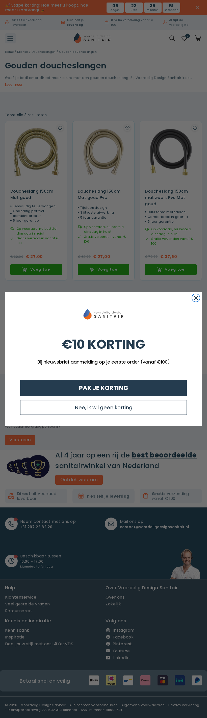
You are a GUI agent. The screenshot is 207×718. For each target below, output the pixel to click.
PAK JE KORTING (103, 388)
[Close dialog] (196, 298)
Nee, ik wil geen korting (104, 407)
